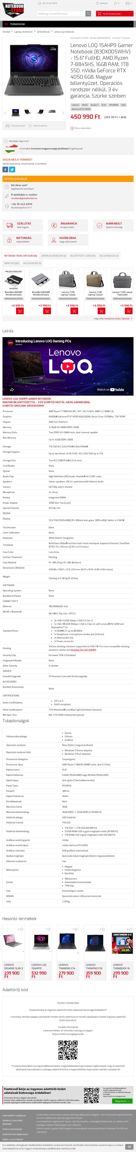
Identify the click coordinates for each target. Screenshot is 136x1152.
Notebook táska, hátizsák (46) (20, 256)
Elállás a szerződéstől (12, 1139)
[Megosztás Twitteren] (12, 169)
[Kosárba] (20, 311)
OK (129, 1147)
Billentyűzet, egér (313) (83, 256)
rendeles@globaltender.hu (24, 198)
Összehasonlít (18, 125)
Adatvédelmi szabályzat (14, 1115)
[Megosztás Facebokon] (5, 169)
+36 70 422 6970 (49, 3)
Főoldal (6, 31)
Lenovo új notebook (64, 31)
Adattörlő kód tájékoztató (15, 1134)
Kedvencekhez (40, 125)
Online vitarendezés (12, 1129)
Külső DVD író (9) (32, 263)
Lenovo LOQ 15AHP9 (15, 398)
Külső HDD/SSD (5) (109, 256)
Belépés (104, 3)
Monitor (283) (11, 263)
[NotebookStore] (13, 10)
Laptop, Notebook (23, 31)
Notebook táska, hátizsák (117, 318)
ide (73, 1148)
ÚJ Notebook (43, 31)
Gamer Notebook (39, 398)
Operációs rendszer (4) (53, 256)
